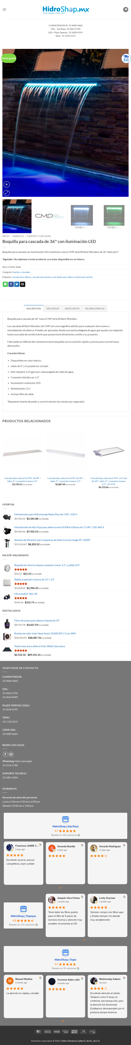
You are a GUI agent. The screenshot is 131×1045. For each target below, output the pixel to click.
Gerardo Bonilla (66, 846)
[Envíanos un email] (11, 754)
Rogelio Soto (64, 979)
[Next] (122, 123)
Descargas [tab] (52, 308)
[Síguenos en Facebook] (5, 754)
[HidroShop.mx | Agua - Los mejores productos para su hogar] (65, 9)
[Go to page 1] (63, 887)
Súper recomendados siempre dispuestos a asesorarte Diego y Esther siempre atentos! (107, 997)
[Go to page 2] (86, 940)
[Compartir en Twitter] (16, 284)
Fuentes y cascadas (39, 236)
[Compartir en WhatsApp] (5, 284)
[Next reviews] (128, 996)
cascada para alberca (21, 277)
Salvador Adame (108, 979)
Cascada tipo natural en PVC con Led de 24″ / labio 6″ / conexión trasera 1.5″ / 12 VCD (108, 481)
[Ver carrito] (125, 9)
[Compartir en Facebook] (11, 284)
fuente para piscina (84, 277)
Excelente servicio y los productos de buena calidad (62, 914)
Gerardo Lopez (107, 898)
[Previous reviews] (2, 996)
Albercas (18, 236)
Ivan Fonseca (22, 979)
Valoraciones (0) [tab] (94, 308)
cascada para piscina (41, 277)
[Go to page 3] (89, 940)
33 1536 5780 (10, 765)
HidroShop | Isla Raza (66, 826)
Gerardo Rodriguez (110, 846)
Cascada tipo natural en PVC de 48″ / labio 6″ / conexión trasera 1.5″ (22, 479)
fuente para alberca (65, 277)
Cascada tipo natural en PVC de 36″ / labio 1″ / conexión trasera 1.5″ (65, 479)
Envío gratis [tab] (72, 308)
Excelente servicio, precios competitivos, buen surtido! (20, 862)
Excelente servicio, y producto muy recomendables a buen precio (106, 916)
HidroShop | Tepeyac (23, 916)
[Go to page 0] (60, 887)
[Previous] (9, 123)
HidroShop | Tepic (65, 959)
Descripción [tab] (34, 308)
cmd (54, 277)
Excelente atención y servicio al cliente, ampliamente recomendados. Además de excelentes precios (64, 999)
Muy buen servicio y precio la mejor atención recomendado (21, 995)
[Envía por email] (22, 284)
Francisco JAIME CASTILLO (28, 845)
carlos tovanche (66, 898)
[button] (4, 9)
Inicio (5, 236)
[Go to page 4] (91, 940)
